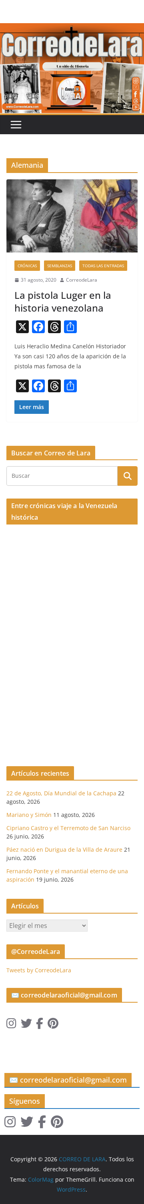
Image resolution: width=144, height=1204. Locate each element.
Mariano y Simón (29, 815)
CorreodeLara (81, 279)
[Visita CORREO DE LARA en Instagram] (11, 1025)
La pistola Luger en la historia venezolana (62, 301)
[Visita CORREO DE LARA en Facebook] (39, 1025)
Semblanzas (59, 265)
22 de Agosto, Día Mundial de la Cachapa (61, 793)
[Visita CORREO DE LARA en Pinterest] (53, 1025)
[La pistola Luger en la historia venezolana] (72, 215)
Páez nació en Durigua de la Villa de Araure (64, 849)
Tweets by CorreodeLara (38, 970)
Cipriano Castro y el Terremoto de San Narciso (68, 828)
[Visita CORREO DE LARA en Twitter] (26, 1025)
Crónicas (27, 265)
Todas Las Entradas (103, 265)
